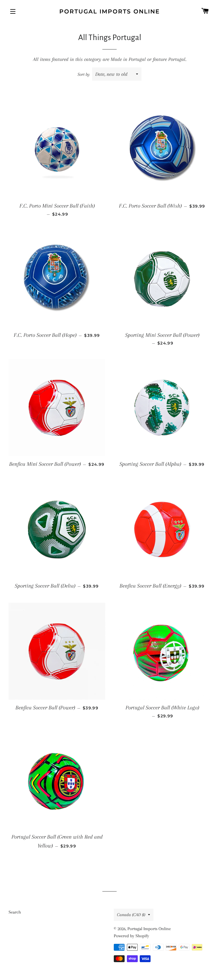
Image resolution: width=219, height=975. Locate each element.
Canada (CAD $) (131, 914)
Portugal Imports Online (109, 11)
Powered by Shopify (131, 935)
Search (15, 912)
